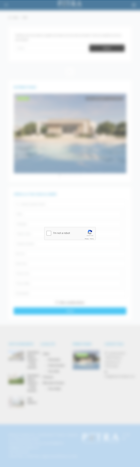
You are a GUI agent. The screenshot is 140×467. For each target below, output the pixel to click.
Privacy (87, 239)
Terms (92, 239)
